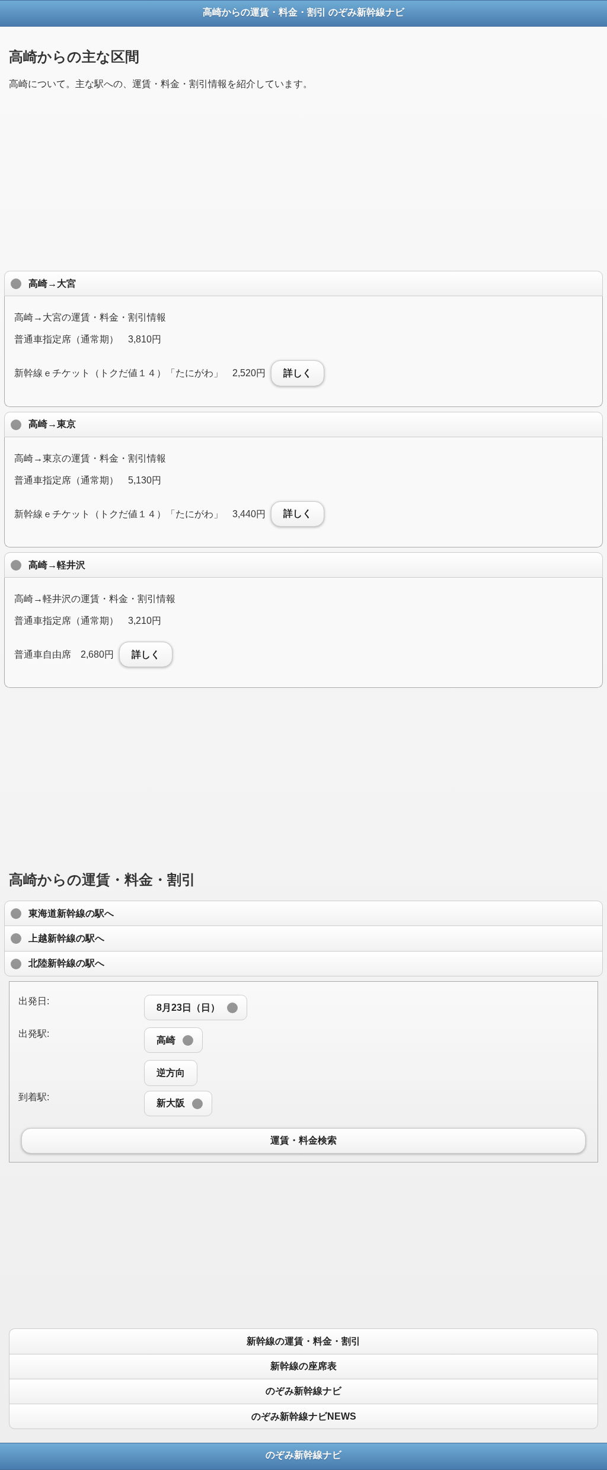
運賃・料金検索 (303, 1141)
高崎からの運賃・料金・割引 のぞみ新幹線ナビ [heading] (303, 12)
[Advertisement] (303, 183)
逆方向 (171, 1073)
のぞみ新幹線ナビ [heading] (303, 1455)
